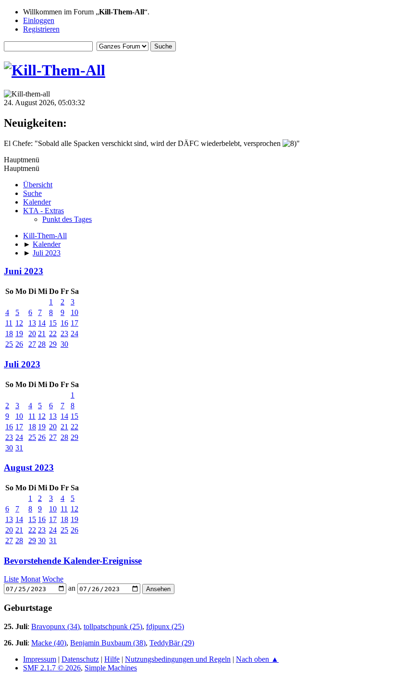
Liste (11, 579)
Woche (52, 579)
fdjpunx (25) (165, 626)
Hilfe (112, 659)
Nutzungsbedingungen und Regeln (178, 659)
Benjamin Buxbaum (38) (108, 643)
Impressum (39, 659)
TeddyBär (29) (171, 643)
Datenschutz (80, 659)
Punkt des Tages (67, 219)
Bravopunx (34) (55, 626)
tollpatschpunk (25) (113, 626)
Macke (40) (48, 643)
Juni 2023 (23, 271)
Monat (30, 579)
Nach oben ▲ (257, 659)
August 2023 (29, 467)
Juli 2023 (22, 364)
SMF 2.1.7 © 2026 (52, 668)
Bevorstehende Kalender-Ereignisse (73, 561)
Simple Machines (111, 668)
